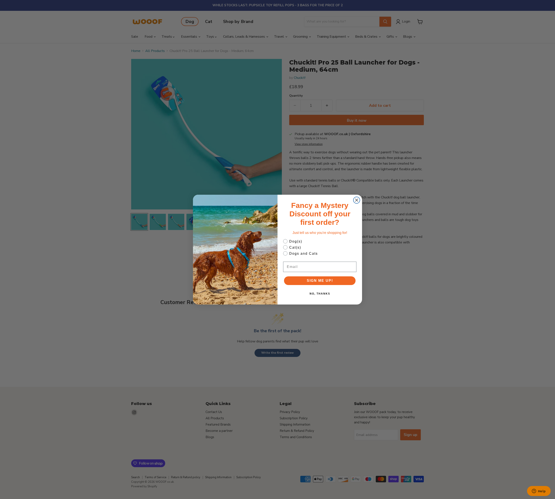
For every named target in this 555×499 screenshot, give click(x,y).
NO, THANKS (320, 293)
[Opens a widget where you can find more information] (539, 491)
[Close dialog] (356, 200)
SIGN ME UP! (320, 280)
